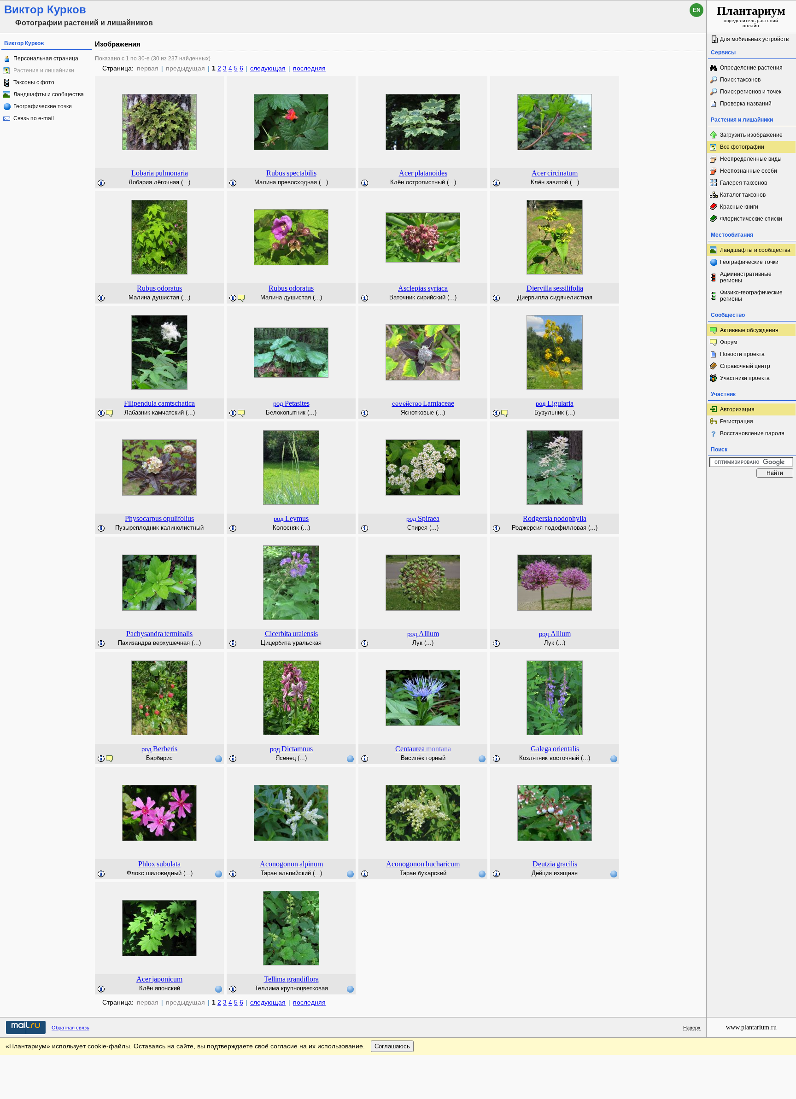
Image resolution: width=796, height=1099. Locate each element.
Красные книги (739, 207)
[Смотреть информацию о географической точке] (218, 758)
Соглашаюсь (392, 1046)
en (697, 10)
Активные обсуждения (749, 330)
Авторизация (737, 409)
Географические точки (42, 106)
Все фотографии (742, 147)
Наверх (692, 1027)
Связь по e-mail (33, 118)
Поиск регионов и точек (750, 91)
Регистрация (736, 421)
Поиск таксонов (740, 79)
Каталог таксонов (743, 195)
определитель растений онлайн (751, 16)
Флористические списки (751, 219)
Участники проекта (745, 378)
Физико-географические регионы (751, 295)
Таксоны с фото (33, 82)
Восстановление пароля (752, 433)
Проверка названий (746, 103)
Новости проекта (742, 354)
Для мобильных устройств (754, 39)
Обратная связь (70, 1027)
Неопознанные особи (748, 171)
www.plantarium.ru (751, 1027)
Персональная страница (45, 58)
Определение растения (751, 67)
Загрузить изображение (751, 135)
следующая (268, 68)
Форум (728, 342)
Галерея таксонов (743, 183)
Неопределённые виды (751, 159)
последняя (309, 68)
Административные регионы (746, 277)
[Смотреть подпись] (101, 183)
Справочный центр (745, 366)
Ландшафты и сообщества (48, 94)
